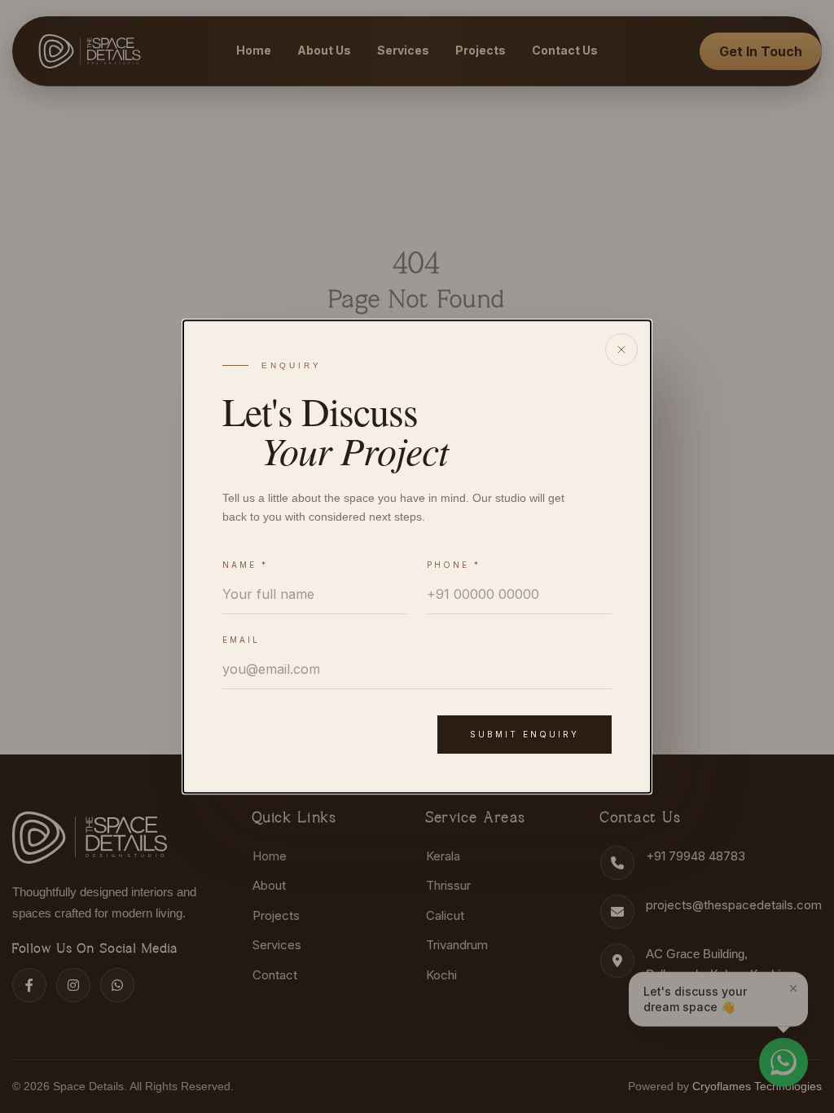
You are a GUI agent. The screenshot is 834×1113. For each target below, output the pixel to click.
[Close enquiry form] (621, 349)
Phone (454, 565)
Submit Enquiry (524, 734)
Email (241, 639)
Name (245, 565)
